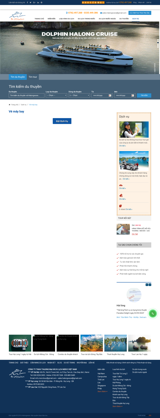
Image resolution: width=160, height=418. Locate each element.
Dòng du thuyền (75, 92)
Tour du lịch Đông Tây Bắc (91, 354)
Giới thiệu (24, 363)
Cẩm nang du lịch (38, 363)
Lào (99, 383)
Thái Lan (101, 380)
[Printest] (41, 3)
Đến (115, 92)
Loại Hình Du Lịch (66, 19)
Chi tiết (122, 146)
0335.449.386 (15, 8)
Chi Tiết (135, 234)
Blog (134, 2)
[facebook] (27, 3)
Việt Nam (101, 374)
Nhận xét (141, 2)
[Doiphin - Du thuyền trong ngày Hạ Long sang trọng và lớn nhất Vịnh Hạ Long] (80, 48)
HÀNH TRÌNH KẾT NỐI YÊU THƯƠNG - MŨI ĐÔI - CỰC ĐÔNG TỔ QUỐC (141, 231)
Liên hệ (148, 2)
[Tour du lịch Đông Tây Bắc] (91, 343)
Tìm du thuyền (18, 77)
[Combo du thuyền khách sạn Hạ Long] (68, 343)
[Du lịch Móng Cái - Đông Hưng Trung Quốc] (44, 343)
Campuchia (102, 377)
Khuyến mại (82, 363)
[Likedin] (38, 3)
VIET (148, 415)
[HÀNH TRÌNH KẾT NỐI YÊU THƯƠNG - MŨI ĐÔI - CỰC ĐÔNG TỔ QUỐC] (123, 229)
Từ (92, 92)
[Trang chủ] (10, 105)
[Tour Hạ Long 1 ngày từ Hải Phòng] (20, 343)
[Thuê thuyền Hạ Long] (115, 343)
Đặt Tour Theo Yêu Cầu (141, 13)
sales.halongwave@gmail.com (114, 13)
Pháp (100, 388)
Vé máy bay (33, 105)
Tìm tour (33, 77)
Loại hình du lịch (119, 369)
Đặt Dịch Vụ (62, 121)
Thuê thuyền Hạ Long (115, 354)
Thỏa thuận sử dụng (144, 363)
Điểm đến (101, 369)
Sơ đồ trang (69, 363)
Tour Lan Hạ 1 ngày (139, 354)
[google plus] (34, 3)
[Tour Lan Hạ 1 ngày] (139, 343)
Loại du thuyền (52, 92)
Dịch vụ (23, 105)
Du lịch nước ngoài (107, 19)
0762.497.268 (126, 2)
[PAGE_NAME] (18, 373)
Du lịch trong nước (86, 19)
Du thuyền (124, 19)
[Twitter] (30, 3)
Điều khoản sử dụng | (114, 363)
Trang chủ (39, 19)
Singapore (102, 386)
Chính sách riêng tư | (129, 363)
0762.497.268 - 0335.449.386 (83, 12)
